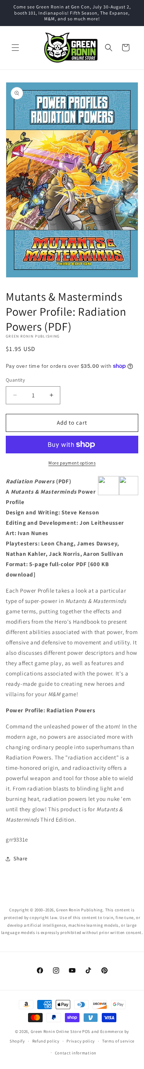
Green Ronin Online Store (56, 1031)
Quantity (15, 380)
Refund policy (46, 1041)
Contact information (75, 1053)
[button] (15, 47)
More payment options (72, 463)
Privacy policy (80, 1041)
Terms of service (118, 1041)
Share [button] (20, 858)
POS (86, 1031)
